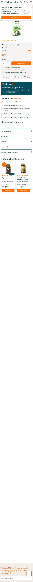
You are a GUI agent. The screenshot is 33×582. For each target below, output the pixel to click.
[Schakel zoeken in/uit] (21, 2)
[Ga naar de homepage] (11, 2)
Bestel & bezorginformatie (9, 152)
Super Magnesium (7, 178)
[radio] (3, 51)
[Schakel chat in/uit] (29, 573)
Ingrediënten (5, 136)
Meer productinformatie (7, 40)
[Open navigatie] (2, 2)
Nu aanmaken (16, 17)
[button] (8, 175)
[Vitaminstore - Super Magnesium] (8, 168)
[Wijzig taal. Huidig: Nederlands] (31, 2)
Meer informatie (6, 131)
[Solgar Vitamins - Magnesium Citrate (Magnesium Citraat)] (23, 168)
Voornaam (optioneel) (8, 578)
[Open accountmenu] (24, 2)
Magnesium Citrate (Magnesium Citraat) (22, 178)
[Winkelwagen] (27, 2)
